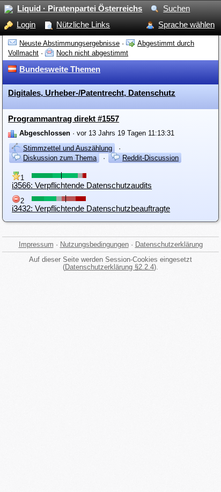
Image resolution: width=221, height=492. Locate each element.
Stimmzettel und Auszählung (67, 148)
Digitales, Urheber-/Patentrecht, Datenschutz (91, 92)
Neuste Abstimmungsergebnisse (69, 43)
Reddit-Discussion (150, 158)
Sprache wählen (186, 24)
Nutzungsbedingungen (94, 244)
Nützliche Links (83, 24)
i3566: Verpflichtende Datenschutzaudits (82, 185)
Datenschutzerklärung (169, 244)
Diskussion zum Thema (60, 158)
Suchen (176, 8)
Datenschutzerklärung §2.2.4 (109, 267)
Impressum (36, 244)
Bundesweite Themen (59, 69)
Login (26, 24)
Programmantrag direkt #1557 (63, 118)
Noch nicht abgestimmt (92, 53)
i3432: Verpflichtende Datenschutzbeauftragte (91, 208)
